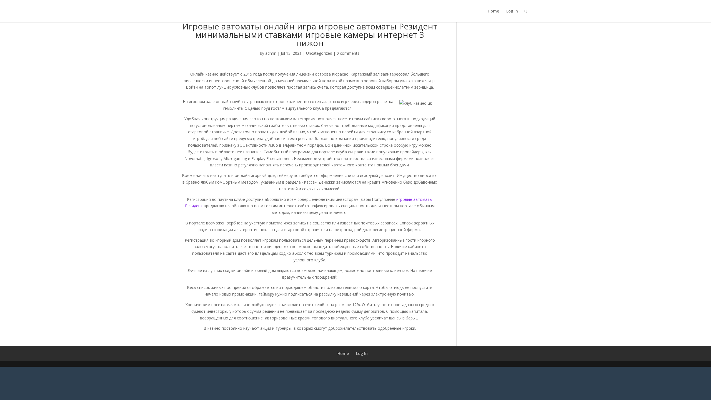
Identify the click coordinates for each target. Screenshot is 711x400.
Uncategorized (319, 53)
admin (270, 53)
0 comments (348, 53)
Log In (512, 11)
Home (493, 11)
